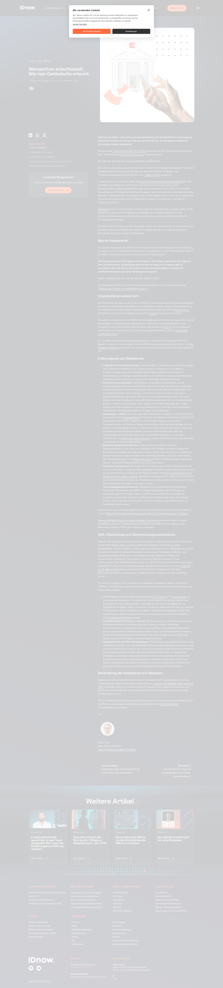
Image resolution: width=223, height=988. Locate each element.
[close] (149, 10)
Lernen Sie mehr (80, 24)
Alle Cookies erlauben (92, 31)
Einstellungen (131, 31)
